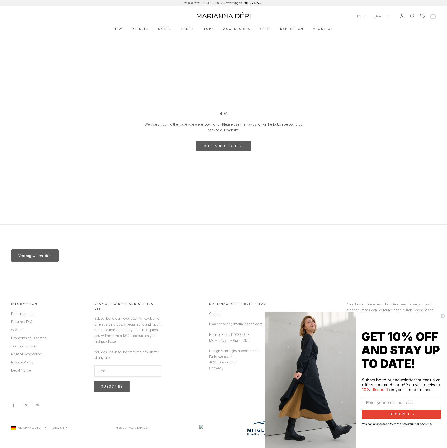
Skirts (165, 29)
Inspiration (291, 29)
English (58, 427)
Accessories (237, 29)
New (118, 29)
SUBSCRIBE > (402, 414)
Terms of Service (24, 346)
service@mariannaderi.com (240, 324)
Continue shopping (223, 146)
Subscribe (112, 386)
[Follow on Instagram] (25, 405)
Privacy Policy (22, 362)
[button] (362, 16)
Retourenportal (22, 314)
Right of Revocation (26, 354)
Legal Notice (21, 370)
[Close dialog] (442, 316)
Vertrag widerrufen (35, 255)
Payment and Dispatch (28, 338)
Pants (187, 29)
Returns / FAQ (22, 321)
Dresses (140, 29)
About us (323, 29)
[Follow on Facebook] (13, 405)
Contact (17, 330)
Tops (208, 29)
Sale (264, 29)
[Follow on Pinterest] (37, 405)
